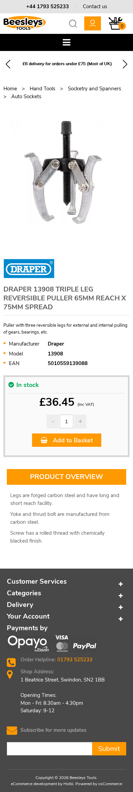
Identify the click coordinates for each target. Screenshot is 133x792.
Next (125, 64)
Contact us (95, 6)
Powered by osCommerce (98, 784)
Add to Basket (72, 440)
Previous (8, 64)
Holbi (68, 784)
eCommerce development (34, 784)
